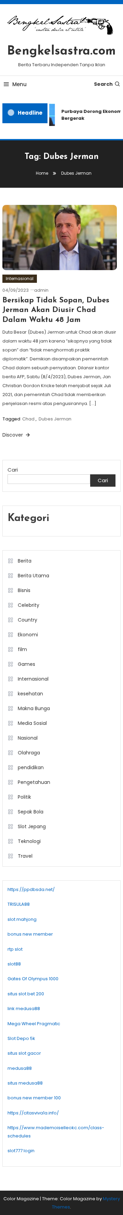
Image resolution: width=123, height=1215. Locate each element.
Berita (24, 560)
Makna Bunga (34, 708)
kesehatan (30, 693)
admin (41, 290)
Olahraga (29, 752)
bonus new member (30, 934)
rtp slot (15, 949)
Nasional (28, 737)
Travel (25, 856)
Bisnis (24, 590)
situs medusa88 (25, 1083)
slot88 (14, 964)
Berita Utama (33, 575)
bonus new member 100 (34, 1098)
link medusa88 (24, 1008)
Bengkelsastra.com (61, 51)
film (22, 649)
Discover (13, 434)
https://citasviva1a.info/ (33, 1113)
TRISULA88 (19, 904)
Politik (24, 797)
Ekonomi (28, 634)
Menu (19, 84)
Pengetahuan (34, 782)
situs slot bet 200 (26, 994)
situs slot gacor (24, 1053)
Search (103, 84)
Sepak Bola (30, 811)
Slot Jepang (32, 826)
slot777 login (21, 1150)
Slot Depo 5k (21, 1038)
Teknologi (29, 841)
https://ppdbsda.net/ (31, 889)
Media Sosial (32, 723)
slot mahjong (22, 919)
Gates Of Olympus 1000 (33, 978)
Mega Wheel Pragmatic (34, 1023)
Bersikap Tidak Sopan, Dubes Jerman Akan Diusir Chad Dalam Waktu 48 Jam (55, 310)
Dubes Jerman (55, 419)
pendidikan (31, 767)
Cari (13, 469)
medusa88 (20, 1068)
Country (27, 619)
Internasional (19, 278)
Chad (28, 419)
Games (26, 664)
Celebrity (28, 605)
